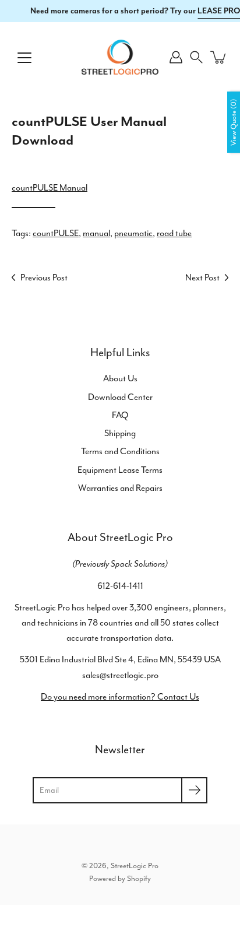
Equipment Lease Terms (120, 470)
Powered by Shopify (120, 878)
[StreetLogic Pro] (120, 57)
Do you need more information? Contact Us (120, 697)
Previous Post (44, 277)
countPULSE (56, 233)
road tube (174, 233)
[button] (196, 57)
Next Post (202, 277)
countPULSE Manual (49, 188)
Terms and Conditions (120, 451)
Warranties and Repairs (120, 488)
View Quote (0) (233, 122)
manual (96, 233)
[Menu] (24, 57)
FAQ (120, 415)
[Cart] (219, 57)
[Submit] (194, 790)
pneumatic (133, 233)
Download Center (120, 397)
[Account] (176, 57)
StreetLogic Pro (134, 865)
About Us (120, 378)
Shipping (120, 433)
